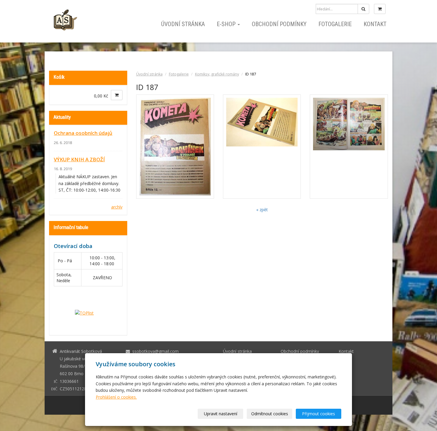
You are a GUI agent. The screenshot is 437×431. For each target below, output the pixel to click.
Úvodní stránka (183, 24)
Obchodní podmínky (279, 24)
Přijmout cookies (318, 413)
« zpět (262, 209)
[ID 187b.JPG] (349, 146)
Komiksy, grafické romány (217, 74)
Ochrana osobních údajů (83, 133)
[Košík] (380, 9)
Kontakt (375, 24)
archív (116, 207)
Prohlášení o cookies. (116, 397)
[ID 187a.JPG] (262, 146)
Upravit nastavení (220, 413)
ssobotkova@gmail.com (155, 351)
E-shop (227, 24)
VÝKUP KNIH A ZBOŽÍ (79, 159)
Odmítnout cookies (269, 413)
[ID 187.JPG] (175, 146)
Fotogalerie (335, 24)
